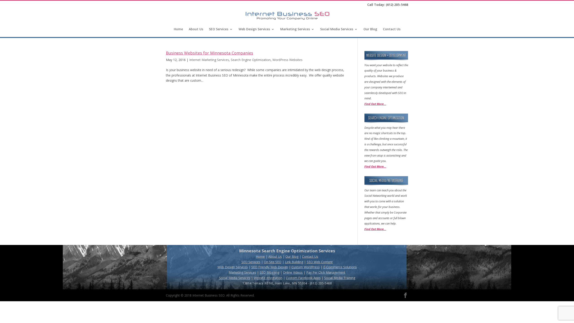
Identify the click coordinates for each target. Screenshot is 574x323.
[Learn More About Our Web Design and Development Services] (386, 59)
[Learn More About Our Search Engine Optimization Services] (386, 122)
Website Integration (268, 278)
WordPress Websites (287, 60)
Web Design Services (254, 29)
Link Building (294, 262)
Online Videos (293, 272)
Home (178, 29)
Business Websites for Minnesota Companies (209, 53)
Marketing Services (295, 29)
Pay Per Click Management (325, 272)
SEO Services (218, 29)
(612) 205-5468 (397, 4)
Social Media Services (336, 29)
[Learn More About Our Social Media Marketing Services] (386, 185)
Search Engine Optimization (251, 60)
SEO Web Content (320, 262)
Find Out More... (375, 104)
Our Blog (370, 29)
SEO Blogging (269, 272)
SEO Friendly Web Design (269, 267)
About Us (196, 29)
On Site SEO (272, 262)
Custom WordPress (305, 267)
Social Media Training (339, 278)
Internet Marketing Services (209, 60)
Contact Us (391, 29)
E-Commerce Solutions (340, 267)
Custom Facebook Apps (303, 278)
